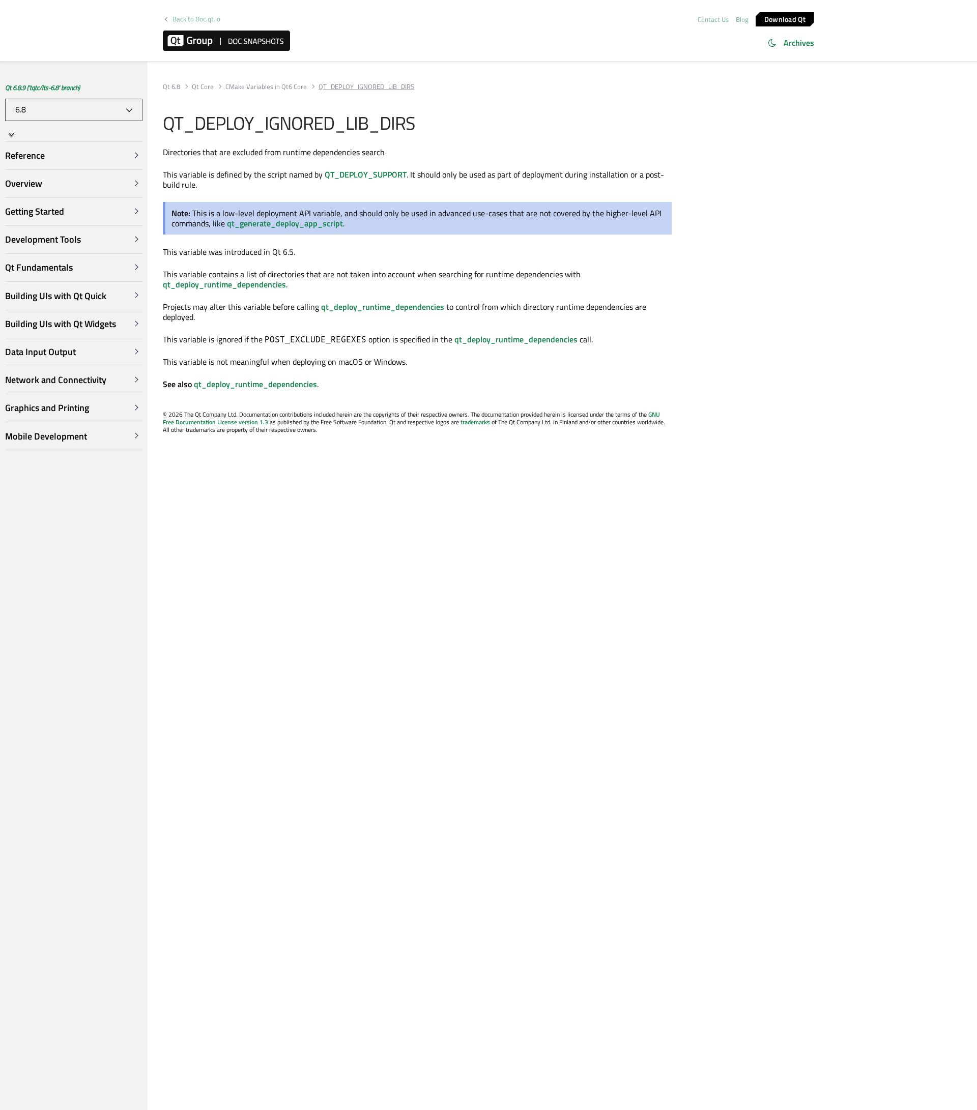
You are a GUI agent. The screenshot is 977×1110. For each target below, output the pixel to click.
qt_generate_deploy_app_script (285, 223)
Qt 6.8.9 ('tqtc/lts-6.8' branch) (42, 87)
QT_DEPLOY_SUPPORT (366, 174)
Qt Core (203, 86)
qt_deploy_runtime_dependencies (224, 284)
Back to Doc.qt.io (196, 19)
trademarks (475, 422)
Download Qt (785, 18)
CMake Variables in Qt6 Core (266, 86)
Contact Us (713, 19)
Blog (742, 19)
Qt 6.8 (171, 86)
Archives (799, 43)
